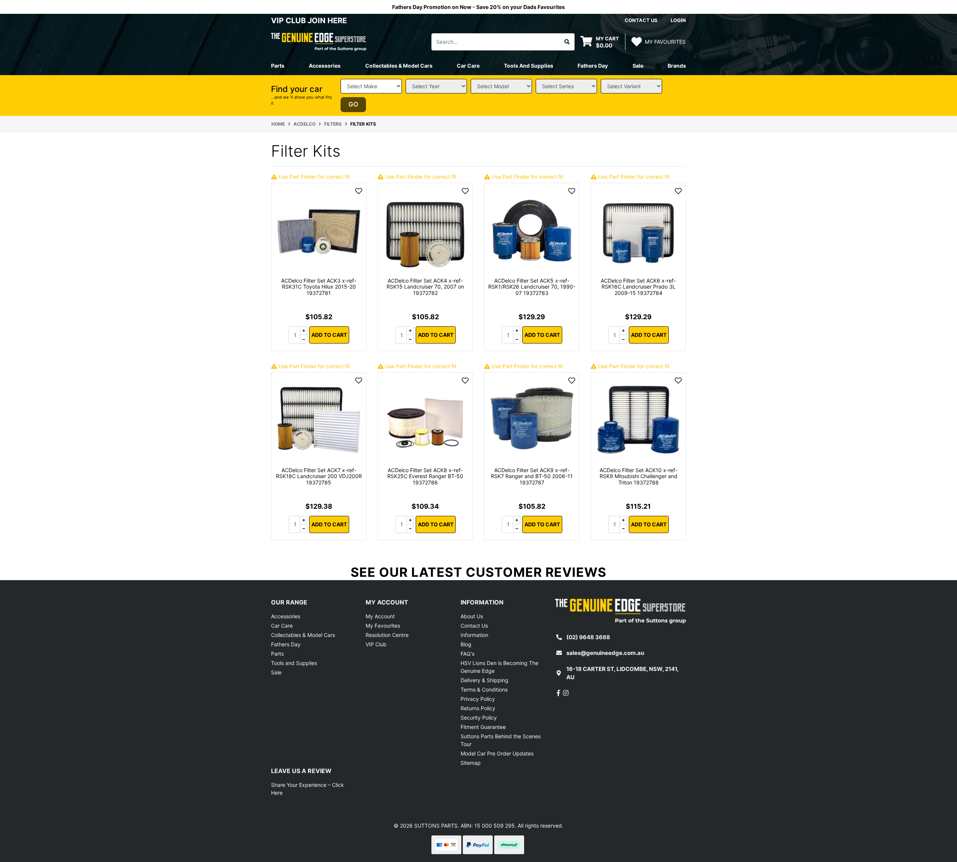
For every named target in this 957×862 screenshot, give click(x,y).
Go (353, 104)
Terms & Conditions (484, 689)
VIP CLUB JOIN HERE (310, 20)
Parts (277, 653)
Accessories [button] (325, 65)
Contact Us (474, 625)
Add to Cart (329, 335)
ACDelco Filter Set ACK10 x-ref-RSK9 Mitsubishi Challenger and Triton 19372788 (638, 476)
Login (678, 20)
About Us (472, 616)
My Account (380, 616)
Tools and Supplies (294, 663)
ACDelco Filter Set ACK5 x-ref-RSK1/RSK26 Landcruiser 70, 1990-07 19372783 (531, 286)
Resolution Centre (387, 635)
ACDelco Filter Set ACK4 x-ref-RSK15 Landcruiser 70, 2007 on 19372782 (425, 286)
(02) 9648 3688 (588, 637)
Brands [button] (677, 65)
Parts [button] (277, 65)
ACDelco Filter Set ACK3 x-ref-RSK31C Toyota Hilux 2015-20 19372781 (318, 286)
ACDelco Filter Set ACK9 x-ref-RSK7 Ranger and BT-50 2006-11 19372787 (532, 476)
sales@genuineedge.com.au (605, 652)
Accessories (285, 616)
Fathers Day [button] (593, 65)
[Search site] (567, 41)
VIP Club (376, 644)
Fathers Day (286, 644)
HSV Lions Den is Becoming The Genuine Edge (499, 667)
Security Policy (479, 717)
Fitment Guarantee (483, 727)
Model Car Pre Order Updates (497, 753)
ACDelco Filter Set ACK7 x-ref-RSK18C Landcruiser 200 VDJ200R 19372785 (319, 476)
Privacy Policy (478, 699)
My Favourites (383, 625)
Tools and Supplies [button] (528, 65)
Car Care (282, 625)
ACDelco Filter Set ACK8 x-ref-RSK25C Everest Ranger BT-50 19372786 (425, 476)
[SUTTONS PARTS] (318, 41)
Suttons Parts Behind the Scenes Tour (501, 740)
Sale (638, 65)
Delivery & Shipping (484, 680)
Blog (466, 644)
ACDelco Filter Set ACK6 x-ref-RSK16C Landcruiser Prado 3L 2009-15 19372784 (638, 286)
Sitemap (471, 763)
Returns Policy (478, 708)
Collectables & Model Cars (303, 635)
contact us (641, 20)
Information (474, 635)
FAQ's (467, 653)
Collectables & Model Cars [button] (399, 65)
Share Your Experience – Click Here (307, 789)
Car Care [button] (468, 65)
